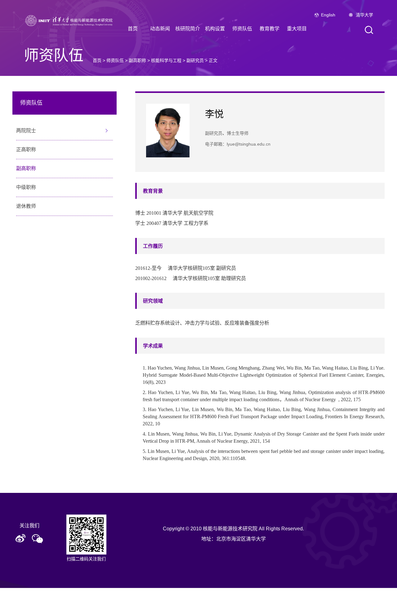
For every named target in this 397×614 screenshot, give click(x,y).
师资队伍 (242, 28)
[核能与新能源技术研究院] (70, 20)
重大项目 (297, 28)
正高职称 (26, 149)
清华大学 (364, 14)
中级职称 (26, 187)
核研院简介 (187, 28)
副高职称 (137, 60)
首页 (133, 28)
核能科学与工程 (166, 60)
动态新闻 (160, 28)
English (328, 14)
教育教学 (269, 28)
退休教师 (26, 206)
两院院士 (26, 130)
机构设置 (215, 28)
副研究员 (195, 60)
